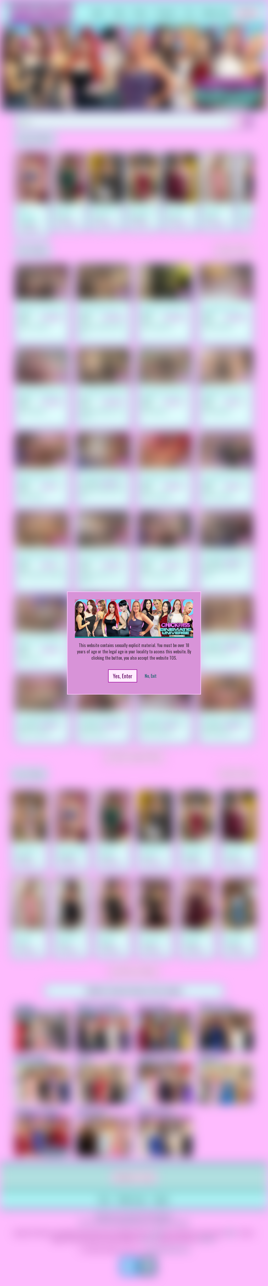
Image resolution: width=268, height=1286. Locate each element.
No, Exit (151, 676)
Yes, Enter (122, 676)
